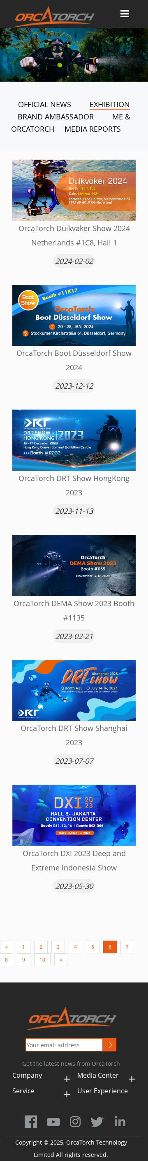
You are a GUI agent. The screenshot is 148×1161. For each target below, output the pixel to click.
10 (42, 959)
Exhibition (110, 104)
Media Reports (93, 129)
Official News (44, 104)
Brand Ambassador (56, 116)
